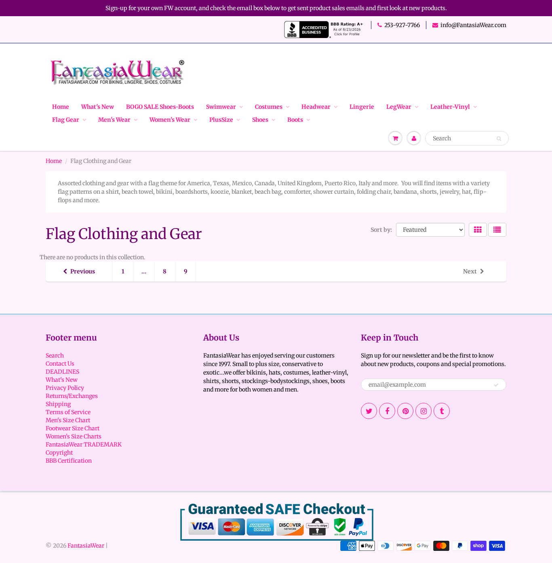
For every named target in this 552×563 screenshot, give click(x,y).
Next (470, 271)
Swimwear (221, 106)
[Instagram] (423, 411)
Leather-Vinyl (450, 106)
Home (60, 106)
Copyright (59, 452)
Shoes (260, 119)
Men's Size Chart (68, 420)
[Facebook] (387, 411)
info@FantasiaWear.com (473, 25)
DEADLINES (62, 371)
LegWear (398, 106)
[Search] (498, 138)
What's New (97, 106)
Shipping (58, 404)
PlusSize (221, 119)
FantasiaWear (85, 545)
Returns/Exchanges (72, 396)
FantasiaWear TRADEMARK (84, 444)
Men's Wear (114, 119)
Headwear (316, 106)
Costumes (268, 106)
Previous (82, 271)
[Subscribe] (496, 385)
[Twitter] (369, 411)
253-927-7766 (402, 25)
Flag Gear (65, 119)
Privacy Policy (65, 388)
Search (55, 355)
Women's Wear (170, 119)
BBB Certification (69, 460)
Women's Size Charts (73, 436)
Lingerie (362, 106)
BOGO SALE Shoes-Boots (160, 106)
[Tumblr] (442, 411)
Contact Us (60, 363)
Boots (295, 119)
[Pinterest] (405, 411)
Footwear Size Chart (72, 428)
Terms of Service (68, 412)
